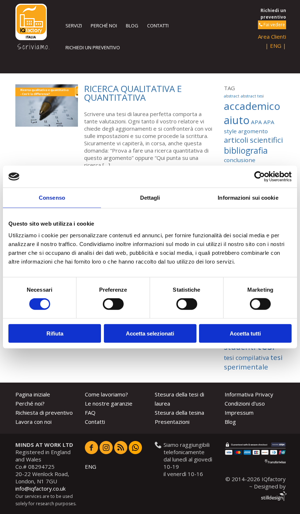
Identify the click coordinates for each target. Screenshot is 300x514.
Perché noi (104, 25)
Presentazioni (172, 421)
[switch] (113, 304)
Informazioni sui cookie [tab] (248, 198)
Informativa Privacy (249, 394)
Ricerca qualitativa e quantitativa (133, 93)
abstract (231, 96)
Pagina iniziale (32, 394)
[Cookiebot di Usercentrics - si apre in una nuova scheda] (260, 176)
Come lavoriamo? (106, 394)
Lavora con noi (33, 421)
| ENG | (275, 45)
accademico (252, 106)
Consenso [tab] (52, 198)
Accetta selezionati (150, 333)
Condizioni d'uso (245, 403)
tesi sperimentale (253, 362)
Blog (132, 25)
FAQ (90, 412)
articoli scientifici (253, 140)
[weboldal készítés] (273, 497)
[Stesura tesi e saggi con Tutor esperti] (34, 22)
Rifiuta (54, 333)
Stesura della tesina (179, 412)
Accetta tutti (245, 333)
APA (256, 122)
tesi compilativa (246, 357)
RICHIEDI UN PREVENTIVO (92, 47)
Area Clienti (272, 36)
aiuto (237, 120)
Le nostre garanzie (108, 403)
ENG (90, 466)
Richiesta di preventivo (44, 412)
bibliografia (246, 150)
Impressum (239, 412)
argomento (253, 131)
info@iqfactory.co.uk (40, 488)
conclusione (239, 160)
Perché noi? (30, 403)
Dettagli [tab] (150, 198)
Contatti (158, 25)
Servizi (73, 25)
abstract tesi (252, 96)
